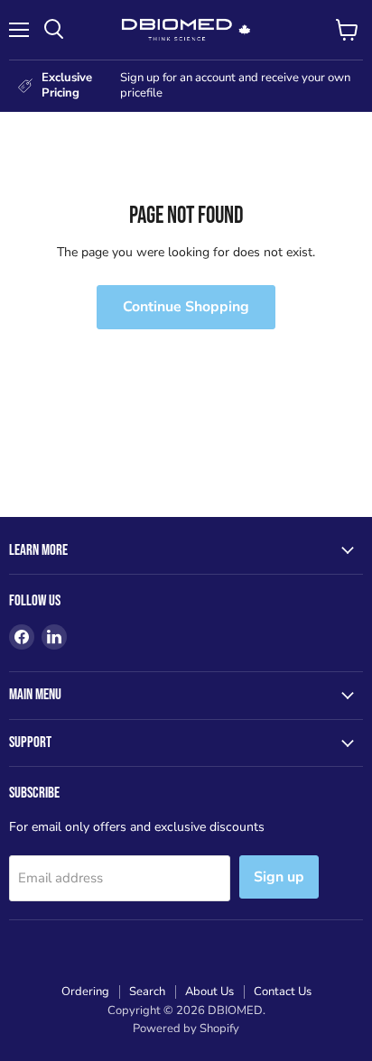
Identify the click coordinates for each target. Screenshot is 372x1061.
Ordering (85, 991)
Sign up (279, 877)
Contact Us (283, 991)
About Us (209, 991)
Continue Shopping (186, 307)
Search (147, 991)
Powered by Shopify (186, 1028)
